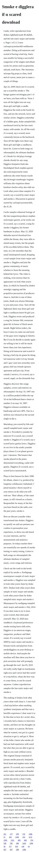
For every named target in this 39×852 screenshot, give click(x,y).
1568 (30, 834)
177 (11, 834)
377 (10, 846)
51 (4, 837)
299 (17, 849)
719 (23, 834)
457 (11, 849)
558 (5, 843)
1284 (24, 849)
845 (25, 840)
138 (23, 846)
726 (11, 843)
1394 (17, 837)
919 (16, 846)
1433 (24, 843)
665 (19, 840)
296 (17, 843)
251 (5, 834)
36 (4, 846)
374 (31, 840)
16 (29, 846)
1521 (12, 840)
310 (23, 837)
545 (10, 837)
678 (17, 834)
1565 (5, 840)
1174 (30, 837)
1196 (31, 843)
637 (5, 849)
